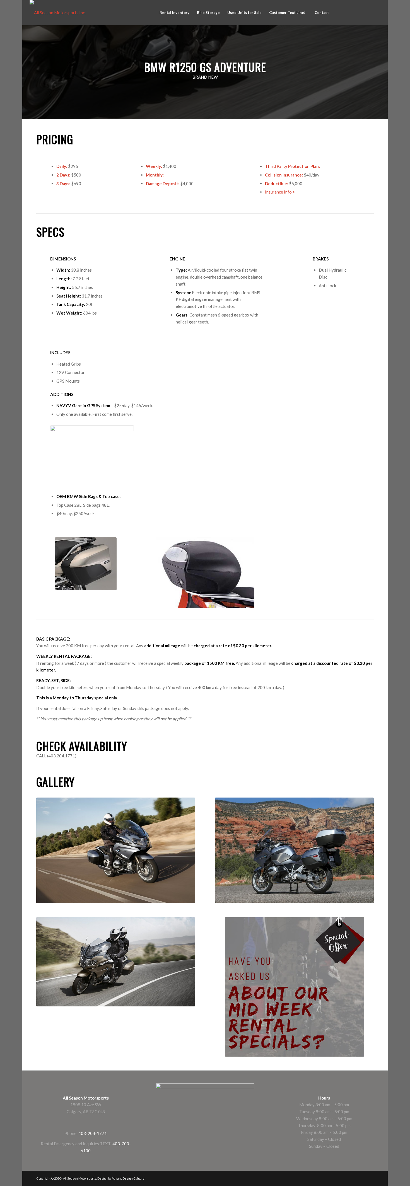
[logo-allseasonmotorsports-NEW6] (58, 12)
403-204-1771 (92, 1133)
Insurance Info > (280, 191)
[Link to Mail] (376, 12)
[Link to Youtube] (368, 12)
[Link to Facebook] (343, 12)
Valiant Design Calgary (128, 1178)
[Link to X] (359, 12)
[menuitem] (174, 12)
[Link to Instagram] (351, 12)
